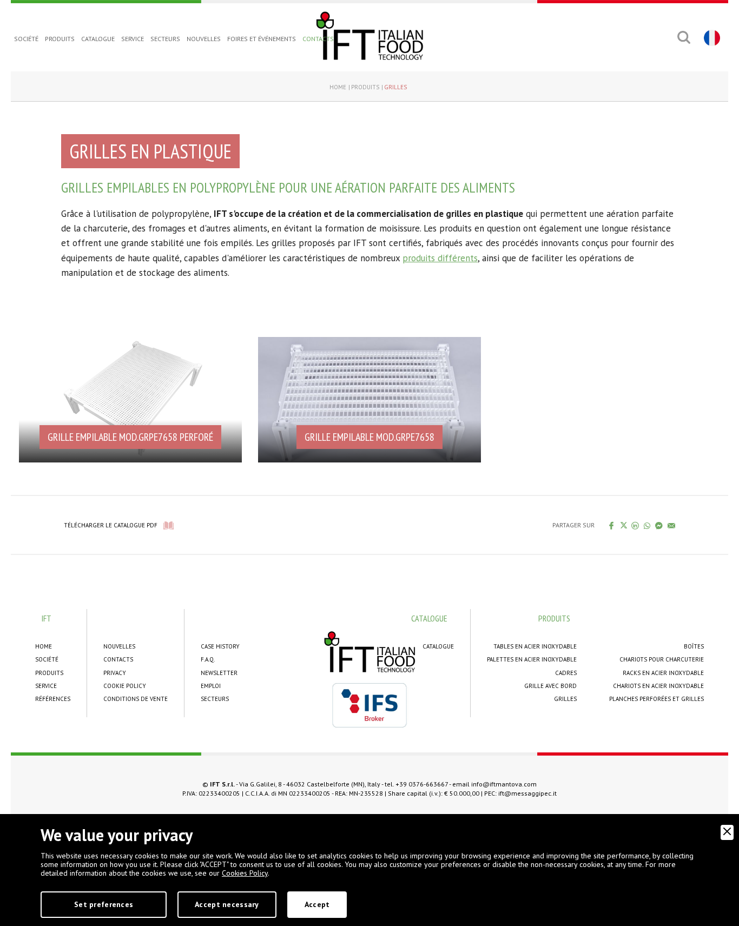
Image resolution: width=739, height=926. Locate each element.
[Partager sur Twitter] (623, 525)
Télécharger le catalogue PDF (110, 525)
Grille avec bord (550, 686)
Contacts (318, 39)
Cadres (566, 673)
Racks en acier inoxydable (663, 673)
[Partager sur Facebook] (611, 525)
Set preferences (103, 904)
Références (52, 699)
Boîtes (694, 646)
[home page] (369, 36)
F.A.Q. (208, 659)
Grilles (395, 87)
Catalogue (98, 39)
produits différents (440, 258)
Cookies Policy (245, 873)
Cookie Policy (124, 686)
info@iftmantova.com (504, 784)
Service (132, 39)
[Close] (727, 832)
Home (337, 87)
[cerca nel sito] (683, 37)
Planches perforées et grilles (656, 699)
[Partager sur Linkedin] (635, 525)
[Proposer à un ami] (671, 525)
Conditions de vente (135, 699)
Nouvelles (204, 39)
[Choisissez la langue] (710, 37)
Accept (317, 904)
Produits (60, 39)
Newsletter (219, 673)
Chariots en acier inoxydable (658, 686)
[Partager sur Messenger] (659, 525)
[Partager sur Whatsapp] (647, 525)
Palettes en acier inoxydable (532, 659)
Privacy (114, 673)
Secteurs (165, 39)
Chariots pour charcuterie (661, 659)
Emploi (211, 686)
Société (26, 39)
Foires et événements (261, 39)
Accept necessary (227, 904)
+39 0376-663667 (421, 784)
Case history (220, 646)
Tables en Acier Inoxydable (535, 646)
